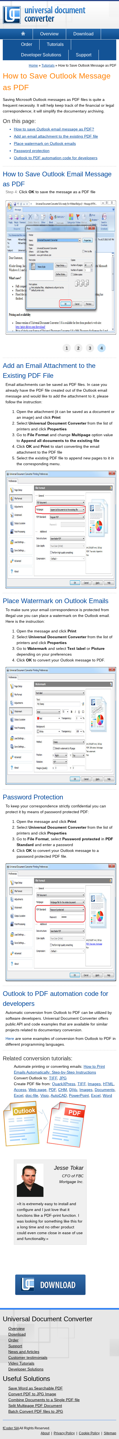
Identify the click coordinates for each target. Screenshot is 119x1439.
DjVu (73, 1089)
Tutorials (55, 44)
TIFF (53, 1078)
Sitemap (110, 1433)
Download (83, 34)
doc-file (31, 1095)
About (45, 1433)
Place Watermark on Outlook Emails (55, 601)
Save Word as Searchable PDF (35, 1388)
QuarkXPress (63, 1084)
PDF (52, 1089)
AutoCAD (59, 1095)
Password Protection (33, 797)
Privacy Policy (64, 1433)
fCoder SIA (11, 1428)
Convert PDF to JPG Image (32, 1394)
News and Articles (23, 1351)
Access (20, 1089)
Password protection (32, 150)
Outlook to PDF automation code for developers (55, 158)
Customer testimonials (27, 1357)
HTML (108, 1084)
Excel (18, 1095)
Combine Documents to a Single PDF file (44, 1400)
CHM (62, 1089)
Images (94, 1084)
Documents (105, 1089)
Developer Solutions (41, 55)
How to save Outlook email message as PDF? (54, 129)
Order (26, 44)
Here (10, 1038)
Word (107, 1095)
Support (83, 55)
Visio (44, 1095)
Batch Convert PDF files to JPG (35, 1411)
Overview (49, 34)
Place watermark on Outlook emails (45, 143)
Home (33, 65)
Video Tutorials (21, 1363)
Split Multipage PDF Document (35, 1405)
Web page (37, 1089)
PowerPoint (79, 1095)
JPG (63, 1078)
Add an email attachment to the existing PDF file (56, 136)
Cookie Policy (89, 1433)
